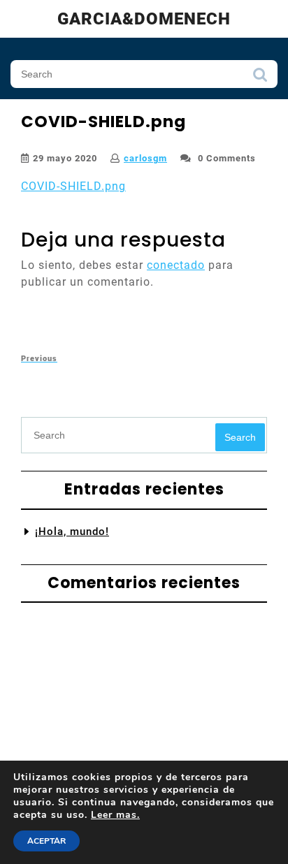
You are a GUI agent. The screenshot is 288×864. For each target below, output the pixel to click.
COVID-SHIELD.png (73, 186)
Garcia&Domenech (144, 19)
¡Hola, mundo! (72, 531)
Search (260, 78)
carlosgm (145, 158)
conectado (176, 265)
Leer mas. (115, 814)
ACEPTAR (46, 841)
